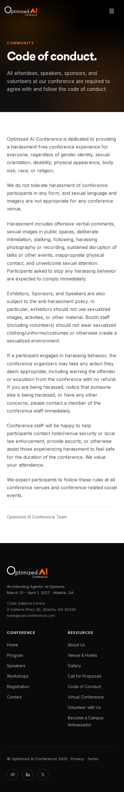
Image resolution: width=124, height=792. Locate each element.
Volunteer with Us (84, 707)
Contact (14, 696)
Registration (18, 686)
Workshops (18, 676)
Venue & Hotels (82, 655)
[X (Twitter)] (42, 774)
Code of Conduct (84, 686)
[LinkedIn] (27, 774)
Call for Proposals (85, 676)
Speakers (16, 665)
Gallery (74, 665)
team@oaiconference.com (31, 615)
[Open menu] (111, 11)
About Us (76, 644)
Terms (92, 758)
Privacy (77, 758)
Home (12, 644)
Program (15, 655)
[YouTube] (12, 774)
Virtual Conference (86, 696)
